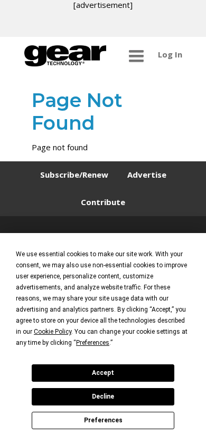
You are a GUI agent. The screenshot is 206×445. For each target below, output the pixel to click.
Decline (103, 396)
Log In (170, 54)
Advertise (146, 174)
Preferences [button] (92, 342)
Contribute (103, 202)
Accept (103, 372)
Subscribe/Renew (74, 174)
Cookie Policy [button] (52, 331)
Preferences (103, 420)
